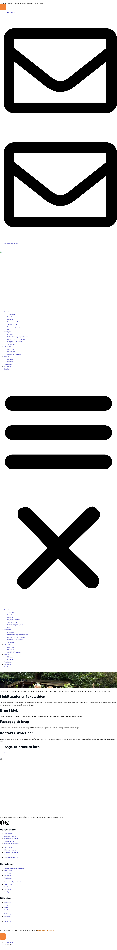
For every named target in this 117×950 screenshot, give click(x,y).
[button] (58, 489)
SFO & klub (7, 347)
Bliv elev (6, 357)
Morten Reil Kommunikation (46, 930)
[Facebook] (2, 822)
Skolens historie (12, 324)
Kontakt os (7, 910)
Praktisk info (8, 367)
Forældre (10, 362)
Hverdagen (7, 332)
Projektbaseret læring (14, 322)
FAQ (8, 329)
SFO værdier (11, 352)
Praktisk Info (4, 753)
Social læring (11, 317)
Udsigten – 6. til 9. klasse (15, 342)
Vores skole (7, 312)
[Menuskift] (3, 7)
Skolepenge (7, 905)
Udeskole (10, 319)
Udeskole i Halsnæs (10, 836)
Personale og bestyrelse (15, 327)
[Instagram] (7, 822)
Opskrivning (7, 903)
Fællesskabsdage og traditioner (17, 337)
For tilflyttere (8, 364)
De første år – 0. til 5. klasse (16, 339)
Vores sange (11, 344)
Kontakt (6, 369)
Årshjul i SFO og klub (14, 354)
